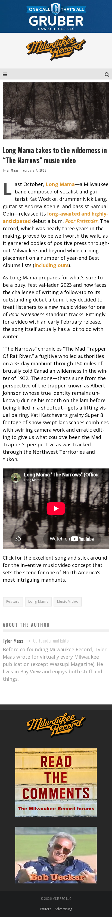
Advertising (63, 909)
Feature (13, 601)
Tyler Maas (11, 170)
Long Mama (38, 601)
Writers (45, 909)
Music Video (68, 601)
